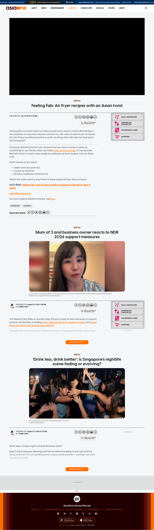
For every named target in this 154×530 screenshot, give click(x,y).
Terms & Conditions (114, 509)
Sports (111, 8)
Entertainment (57, 8)
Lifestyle (72, 8)
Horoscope (86, 8)
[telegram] (84, 117)
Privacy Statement (74, 509)
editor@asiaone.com (20, 193)
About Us (35, 509)
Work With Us (94, 509)
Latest (34, 8)
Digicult (100, 8)
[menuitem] (34, 8)
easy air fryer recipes (65, 150)
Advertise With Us (52, 509)
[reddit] (91, 117)
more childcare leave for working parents (64, 322)
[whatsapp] (88, 117)
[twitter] (80, 117)
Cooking (27, 206)
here (52, 198)
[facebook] (76, 117)
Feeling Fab (15, 206)
